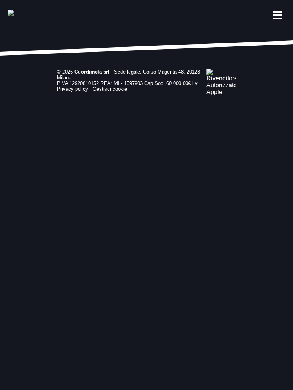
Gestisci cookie (110, 89)
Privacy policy (72, 89)
